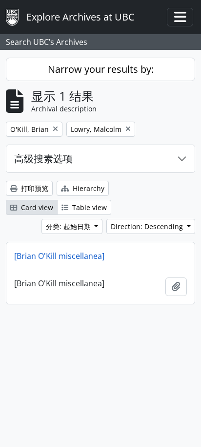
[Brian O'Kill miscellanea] (59, 256)
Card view (36, 207)
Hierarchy (87, 188)
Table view (88, 207)
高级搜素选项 (43, 158)
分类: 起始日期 (69, 226)
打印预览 (33, 188)
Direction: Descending (148, 226)
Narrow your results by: (101, 69)
